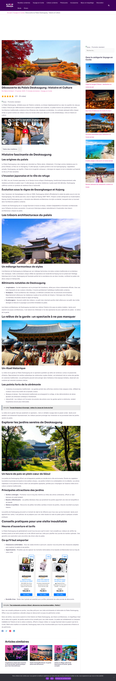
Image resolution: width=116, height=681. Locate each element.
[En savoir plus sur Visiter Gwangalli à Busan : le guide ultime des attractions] (41, 653)
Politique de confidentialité (63, 678)
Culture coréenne (52, 3)
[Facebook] (2, 631)
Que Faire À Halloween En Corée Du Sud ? (98, 111)
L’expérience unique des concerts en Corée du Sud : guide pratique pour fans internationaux (15, 664)
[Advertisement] (58, 27)
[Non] (114, 677)
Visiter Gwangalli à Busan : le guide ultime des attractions (40, 663)
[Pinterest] (10, 631)
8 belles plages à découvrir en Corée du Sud (99, 161)
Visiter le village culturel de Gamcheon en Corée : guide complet (63, 664)
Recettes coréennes (24, 3)
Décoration (99, 3)
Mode (19, 8)
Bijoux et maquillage (87, 3)
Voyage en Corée (38, 3)
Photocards (64, 3)
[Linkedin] (14, 631)
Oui (47, 678)
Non (52, 678)
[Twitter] (6, 631)
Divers (26, 8)
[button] (109, 5)
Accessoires (74, 3)
